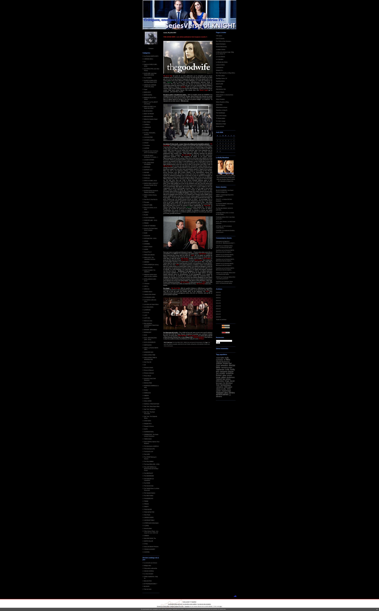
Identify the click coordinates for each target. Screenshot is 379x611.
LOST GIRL (147, 318)
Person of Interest (148, 370)
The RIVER (147, 483)
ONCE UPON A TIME (149, 354)
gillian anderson (228, 377)
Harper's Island (148, 246)
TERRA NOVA (148, 439)
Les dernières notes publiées (190, 604)
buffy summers (222, 359)
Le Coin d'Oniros (220, 56)
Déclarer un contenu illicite (163, 606)
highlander (220, 370)
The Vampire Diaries (149, 493)
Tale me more (147, 589)
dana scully (221, 389)
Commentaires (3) (200, 342)
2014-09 (218, 303)
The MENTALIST (148, 473)
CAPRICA (146, 124)
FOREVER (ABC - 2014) (150, 220)
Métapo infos (147, 565)
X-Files (146, 543)
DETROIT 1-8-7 (148, 169)
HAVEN (146, 249)
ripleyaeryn (219, 241)
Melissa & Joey (148, 320)
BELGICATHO (148, 581)
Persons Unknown (149, 373)
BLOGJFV (146, 586)
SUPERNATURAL (149, 431)
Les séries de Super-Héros (151, 304)
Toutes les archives (221, 319)
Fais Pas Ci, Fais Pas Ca (150, 199)
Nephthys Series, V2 (221, 78)
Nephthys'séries (220, 81)
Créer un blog (186, 601)
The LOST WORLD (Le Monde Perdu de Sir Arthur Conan (151, 468)
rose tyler (220, 358)
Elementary (147, 187)
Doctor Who (147, 175)
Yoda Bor (218, 245)
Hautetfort (193, 601)
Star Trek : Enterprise (149, 409)
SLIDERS (146, 398)
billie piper (228, 387)
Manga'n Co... (219, 70)
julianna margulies (173, 344)
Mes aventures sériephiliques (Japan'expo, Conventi (151, 325)
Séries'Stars (219, 104)
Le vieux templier (148, 573)
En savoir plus (222, 609)
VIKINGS (146, 535)
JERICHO (146, 289)
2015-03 (218, 292)
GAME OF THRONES (150, 225)
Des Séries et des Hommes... (224, 41)
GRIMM (146, 241)
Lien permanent (191, 342)
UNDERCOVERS (148, 517)
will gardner (193, 344)
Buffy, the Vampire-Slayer (151, 119)
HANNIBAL (147, 243)
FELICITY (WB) (148, 205)
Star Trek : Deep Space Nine (151, 406)
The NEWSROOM (149, 475)
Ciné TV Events (220, 38)
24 (144, 61)
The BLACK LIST (148, 451)
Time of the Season (221, 115)
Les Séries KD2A (148, 307)
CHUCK (146, 142)
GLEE (145, 233)
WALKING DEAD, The (150, 538)
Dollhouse (147, 178)
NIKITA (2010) (148, 345)
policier (219, 363)
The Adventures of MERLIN (151, 446)
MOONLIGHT (147, 332)
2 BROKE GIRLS (148, 59)
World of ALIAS (220, 126)
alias (224, 375)
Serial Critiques (220, 92)
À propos (151, 48)
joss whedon (222, 365)
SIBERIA (146, 395)
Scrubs (146, 390)
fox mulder (220, 373)
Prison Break (147, 375)
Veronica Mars (148, 528)
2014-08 (218, 306)
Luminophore (219, 67)
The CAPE (147, 454)
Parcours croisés (148, 367)
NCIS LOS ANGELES (149, 342)
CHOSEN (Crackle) (149, 140)
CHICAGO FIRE (148, 137)
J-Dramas (146, 283)
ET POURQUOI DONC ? (150, 583)
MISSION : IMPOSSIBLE (150, 329)
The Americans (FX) (149, 448)
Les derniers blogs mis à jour (175, 604)
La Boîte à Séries (220, 49)
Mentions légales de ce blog (177, 606)
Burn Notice (147, 122)
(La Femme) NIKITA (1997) (151, 56)
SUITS (146, 429)
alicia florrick (181, 344)
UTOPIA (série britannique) (151, 523)
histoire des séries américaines (225, 393)
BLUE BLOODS (148, 111)
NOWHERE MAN (148, 352)
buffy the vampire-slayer (225, 370)
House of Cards (148, 267)
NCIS (145, 335)
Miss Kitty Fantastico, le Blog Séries (225, 73)
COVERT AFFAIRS (149, 159)
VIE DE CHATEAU (149, 571)
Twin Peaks (147, 514)
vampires (219, 387)
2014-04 (218, 314)
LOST (145, 315)
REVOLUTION (148, 383)
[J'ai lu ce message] (377, 609)
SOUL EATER (148, 401)
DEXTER (146, 172)
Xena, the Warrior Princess (151, 546)
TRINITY (146, 506)
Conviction (147, 145)
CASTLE (146, 130)
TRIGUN (146, 503)
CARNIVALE (147, 127)
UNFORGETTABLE (149, 520)
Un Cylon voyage (220, 121)
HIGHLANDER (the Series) (151, 264)
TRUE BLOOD (148, 509)
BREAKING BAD (148, 116)
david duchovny (223, 362)
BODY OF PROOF (149, 113)
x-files (227, 359)
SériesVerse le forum (221, 107)
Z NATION (146, 552)
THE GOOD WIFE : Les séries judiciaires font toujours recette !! (185, 37)
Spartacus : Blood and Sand (151, 403)
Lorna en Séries (220, 64)
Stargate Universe (149, 426)
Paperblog (219, 86)
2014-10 (218, 300)
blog (221, 606)
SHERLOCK (147, 392)
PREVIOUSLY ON (221, 89)
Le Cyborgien (219, 59)
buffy (227, 369)
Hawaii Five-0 (148, 252)
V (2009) (146, 525)
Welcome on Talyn (221, 123)
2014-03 (218, 317)
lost (218, 385)
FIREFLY (146, 212)
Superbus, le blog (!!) (221, 110)
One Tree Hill (147, 362)
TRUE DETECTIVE (149, 512)
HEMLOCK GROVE (149, 254)
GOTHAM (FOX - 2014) (150, 238)
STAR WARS (147, 420)
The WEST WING (148, 495)
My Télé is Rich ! (220, 75)
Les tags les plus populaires (204, 604)
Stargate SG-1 (148, 423)
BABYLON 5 (147, 92)
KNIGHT (218, 254)
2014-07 (218, 308)
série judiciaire (200, 344)
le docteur (228, 383)
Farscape (146, 202)
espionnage (226, 391)
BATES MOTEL (148, 95)
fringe (227, 381)
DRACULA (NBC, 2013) (150, 180)
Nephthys (218, 250)
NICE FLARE (219, 84)
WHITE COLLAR (148, 541)
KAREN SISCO (148, 291)
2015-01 (218, 297)
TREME (146, 501)
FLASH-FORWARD (149, 217)
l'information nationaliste (150, 568)
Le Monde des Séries (221, 62)
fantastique (225, 385)
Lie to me (146, 312)
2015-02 (218, 295)
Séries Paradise (220, 99)
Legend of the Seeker (150, 294)
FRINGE (146, 223)
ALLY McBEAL (148, 77)
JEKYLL (146, 286)
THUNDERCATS (148, 498)
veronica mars (226, 368)
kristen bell (227, 363)
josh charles (187, 344)
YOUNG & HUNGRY (149, 549)
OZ (145, 364)
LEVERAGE (147, 309)
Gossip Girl (147, 235)
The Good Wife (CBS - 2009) (151, 464)
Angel (145, 89)
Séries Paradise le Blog (222, 102)
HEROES (146, 262)
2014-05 (218, 311)
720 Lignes (219, 35)
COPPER (146, 148)
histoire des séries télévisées (223, 380)
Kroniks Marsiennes (221, 46)
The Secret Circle (148, 485)
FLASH (146, 214)
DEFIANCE (147, 167)
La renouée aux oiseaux (150, 562)
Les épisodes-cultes (149, 297)
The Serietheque (220, 113)
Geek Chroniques (221, 44)
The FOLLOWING (148, 461)
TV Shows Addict (220, 118)
